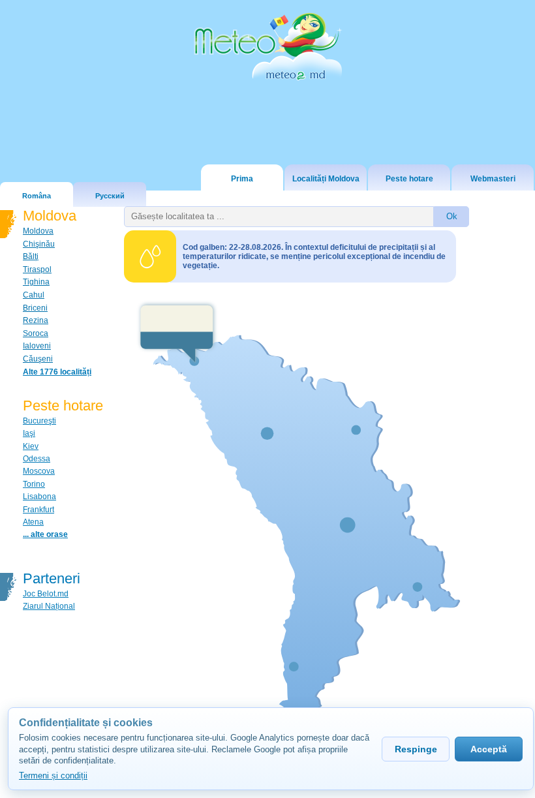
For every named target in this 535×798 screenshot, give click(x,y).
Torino (34, 484)
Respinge (416, 749)
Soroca (35, 333)
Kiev (30, 446)
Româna (36, 196)
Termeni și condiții (53, 775)
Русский (110, 196)
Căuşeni (38, 358)
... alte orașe (45, 534)
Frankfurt (38, 509)
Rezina (35, 320)
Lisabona (39, 496)
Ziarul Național (49, 606)
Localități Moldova (325, 178)
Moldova (38, 231)
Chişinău (39, 244)
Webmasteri (492, 178)
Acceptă (488, 749)
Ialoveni (37, 345)
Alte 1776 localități (57, 371)
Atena (33, 522)
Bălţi (30, 256)
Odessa (36, 458)
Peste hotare (409, 178)
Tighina (36, 281)
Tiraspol (37, 269)
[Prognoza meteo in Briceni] (176, 332)
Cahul (33, 294)
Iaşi (29, 433)
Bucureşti (39, 420)
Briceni (35, 308)
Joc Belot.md (46, 593)
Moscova (39, 471)
